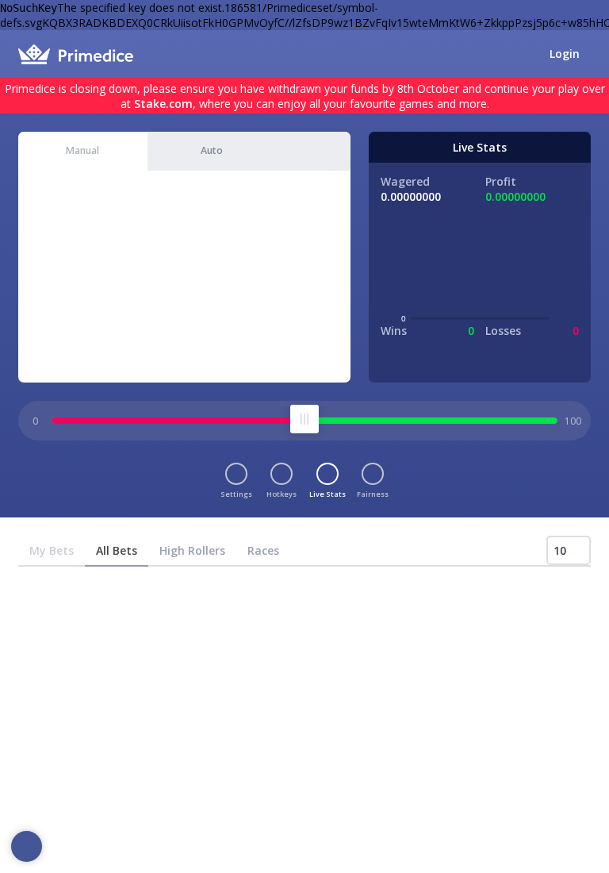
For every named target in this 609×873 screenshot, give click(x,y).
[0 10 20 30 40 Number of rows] (568, 550)
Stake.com (163, 103)
